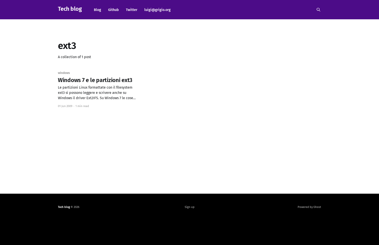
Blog (97, 10)
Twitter (131, 10)
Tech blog (70, 9)
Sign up (190, 207)
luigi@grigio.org (157, 10)
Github (113, 10)
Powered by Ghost (309, 207)
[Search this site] (318, 9)
